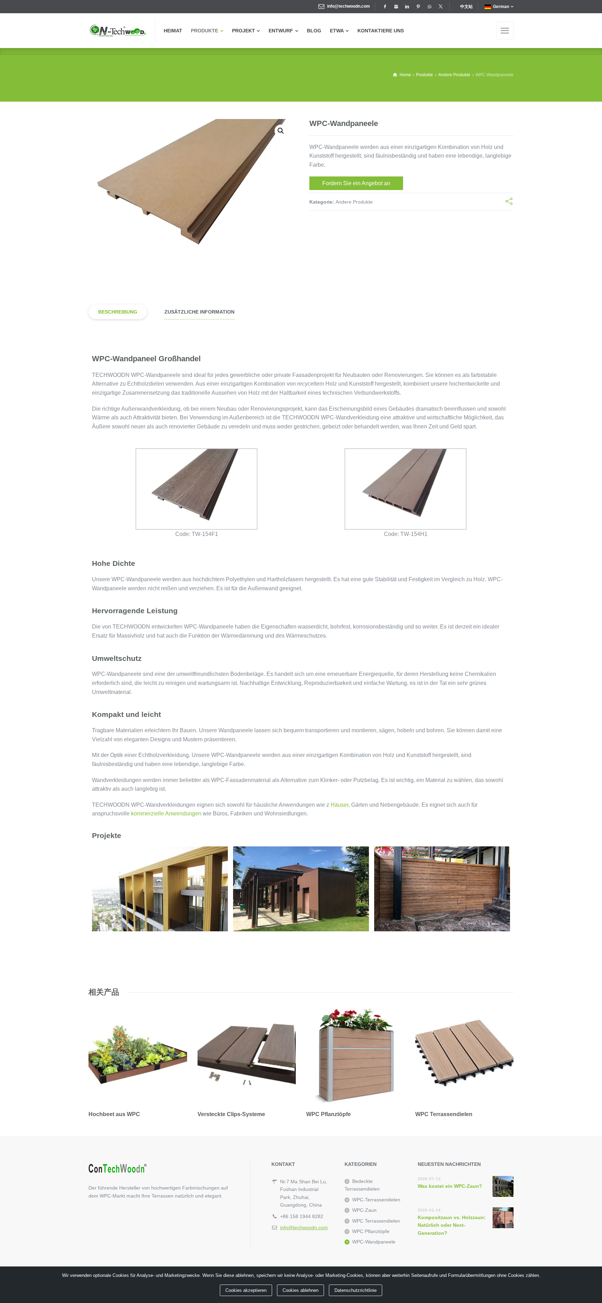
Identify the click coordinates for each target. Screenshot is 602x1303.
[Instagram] (396, 6)
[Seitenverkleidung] (505, 30)
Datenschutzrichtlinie (355, 1290)
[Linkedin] (407, 6)
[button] (281, 131)
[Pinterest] (418, 6)
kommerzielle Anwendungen (166, 813)
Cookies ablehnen (300, 1290)
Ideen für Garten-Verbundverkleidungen (442, 888)
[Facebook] (384, 6)
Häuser (339, 805)
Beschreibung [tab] (117, 312)
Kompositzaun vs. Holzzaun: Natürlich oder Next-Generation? (452, 1225)
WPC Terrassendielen (376, 1221)
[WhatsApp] (429, 6)
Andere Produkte (354, 202)
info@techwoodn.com (348, 6)
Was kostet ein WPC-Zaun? (450, 1186)
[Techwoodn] (117, 30)
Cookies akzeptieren (246, 1290)
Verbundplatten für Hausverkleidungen (301, 888)
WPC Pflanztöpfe (370, 1231)
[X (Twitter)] (440, 6)
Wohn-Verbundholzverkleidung (160, 888)
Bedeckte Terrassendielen (362, 1185)
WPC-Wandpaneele (373, 1242)
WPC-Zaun (364, 1210)
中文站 (466, 6)
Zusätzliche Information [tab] (199, 312)
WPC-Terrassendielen (376, 1199)
